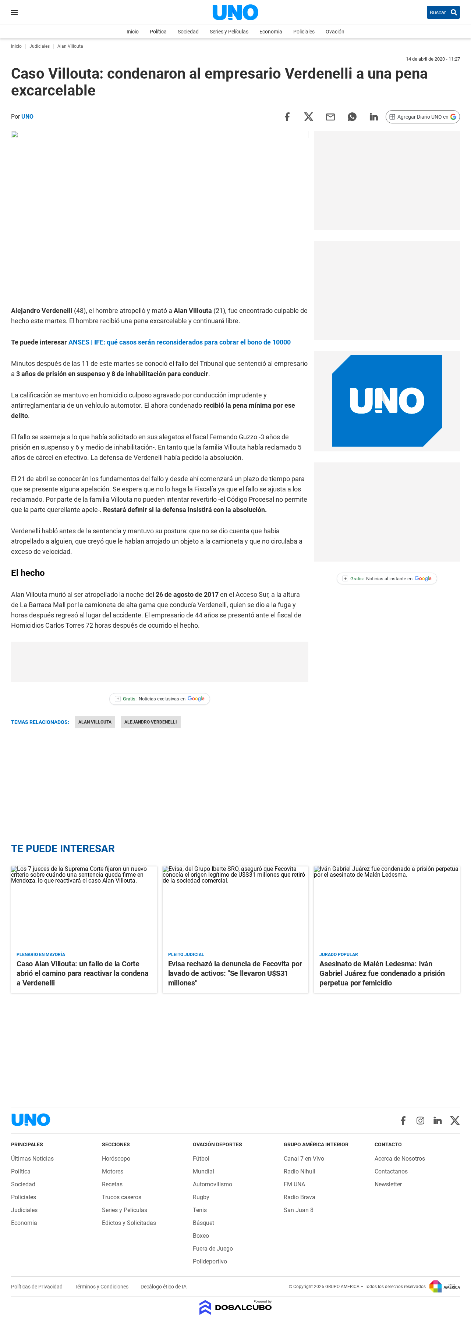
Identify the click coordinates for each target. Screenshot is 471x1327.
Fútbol (201, 1158)
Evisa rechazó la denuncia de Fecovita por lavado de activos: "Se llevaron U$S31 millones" (235, 973)
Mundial (203, 1171)
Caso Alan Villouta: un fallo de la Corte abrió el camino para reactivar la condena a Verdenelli (83, 973)
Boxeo (201, 1235)
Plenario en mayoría (41, 954)
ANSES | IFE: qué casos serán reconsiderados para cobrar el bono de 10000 (179, 342)
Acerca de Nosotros (400, 1158)
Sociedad (188, 32)
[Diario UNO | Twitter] (455, 1120)
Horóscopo (116, 1158)
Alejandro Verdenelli (150, 722)
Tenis (200, 1210)
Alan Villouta (94, 722)
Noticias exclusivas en (151, 699)
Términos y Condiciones (102, 1287)
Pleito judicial (186, 954)
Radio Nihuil (299, 1171)
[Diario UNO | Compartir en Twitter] (308, 116)
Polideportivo (210, 1261)
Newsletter (388, 1184)
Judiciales (24, 1210)
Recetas (112, 1184)
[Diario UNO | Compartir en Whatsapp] (352, 116)
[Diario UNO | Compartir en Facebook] (287, 116)
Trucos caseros (121, 1197)
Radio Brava (299, 1197)
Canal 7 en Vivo (304, 1158)
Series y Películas (229, 32)
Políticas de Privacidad (37, 1287)
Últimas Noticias (32, 1158)
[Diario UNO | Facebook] (403, 1120)
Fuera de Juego (213, 1248)
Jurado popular (338, 954)
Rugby (201, 1197)
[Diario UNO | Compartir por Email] (330, 116)
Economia (270, 32)
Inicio (133, 32)
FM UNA (294, 1184)
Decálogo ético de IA (164, 1287)
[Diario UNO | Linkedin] (438, 1120)
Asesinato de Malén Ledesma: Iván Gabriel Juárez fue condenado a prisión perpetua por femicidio (382, 973)
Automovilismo (212, 1184)
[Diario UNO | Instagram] (420, 1120)
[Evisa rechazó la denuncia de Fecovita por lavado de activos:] (236, 907)
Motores (112, 1171)
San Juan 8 (299, 1210)
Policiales (304, 32)
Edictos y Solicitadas (129, 1222)
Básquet (203, 1222)
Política (158, 32)
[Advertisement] (160, 661)
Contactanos (391, 1171)
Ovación (335, 32)
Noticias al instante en (378, 578)
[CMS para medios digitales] (235, 1308)
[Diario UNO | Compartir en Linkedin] (373, 116)
